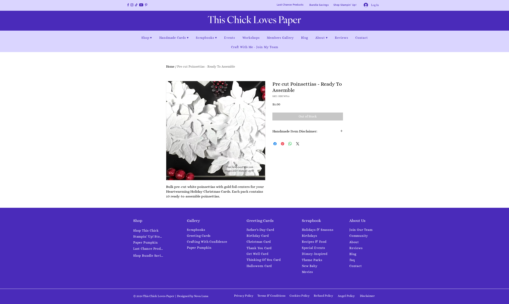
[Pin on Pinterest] (282, 143)
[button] (147, 38)
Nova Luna (201, 296)
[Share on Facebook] (275, 143)
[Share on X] (297, 143)
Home (170, 66)
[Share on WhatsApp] (290, 143)
